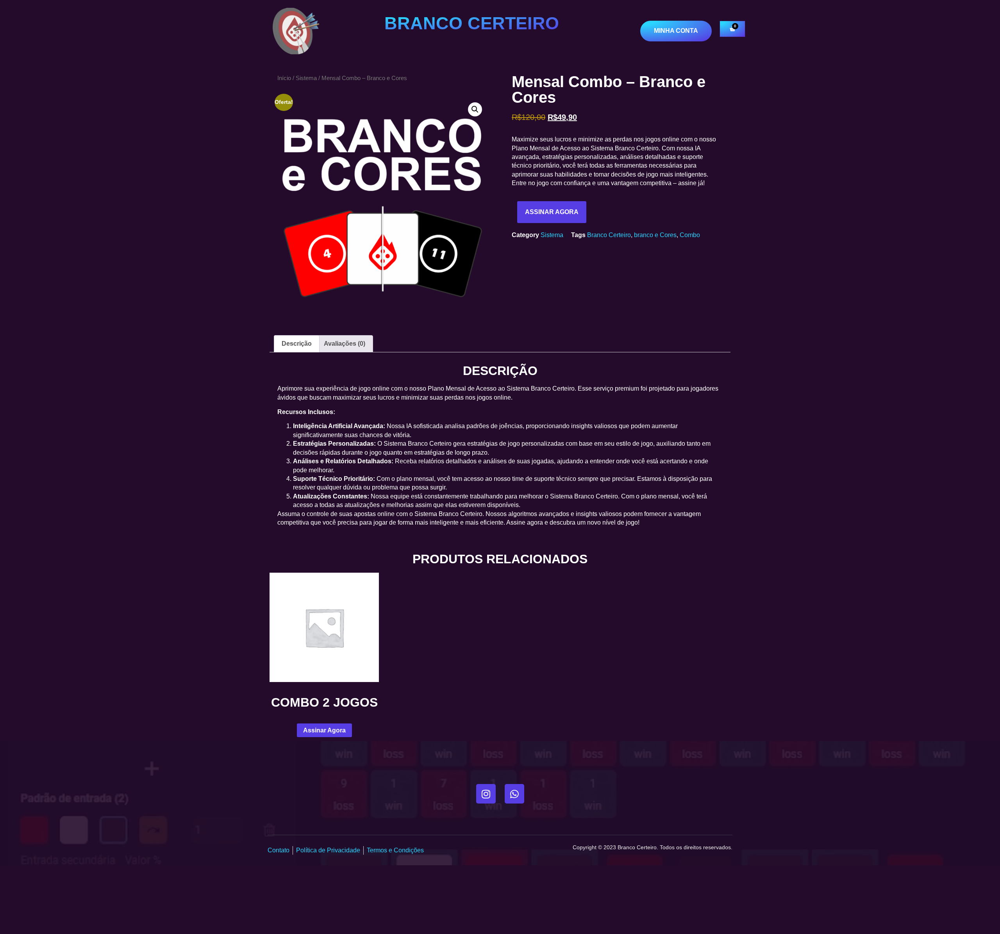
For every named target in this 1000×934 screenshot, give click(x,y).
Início (284, 78)
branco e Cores (655, 235)
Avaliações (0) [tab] (344, 343)
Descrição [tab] (297, 343)
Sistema (306, 78)
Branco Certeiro (609, 235)
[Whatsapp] (514, 794)
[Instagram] (486, 794)
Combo (690, 235)
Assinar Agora (552, 212)
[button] (475, 109)
